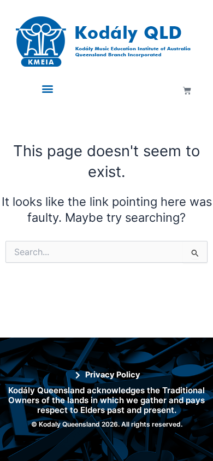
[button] (48, 89)
